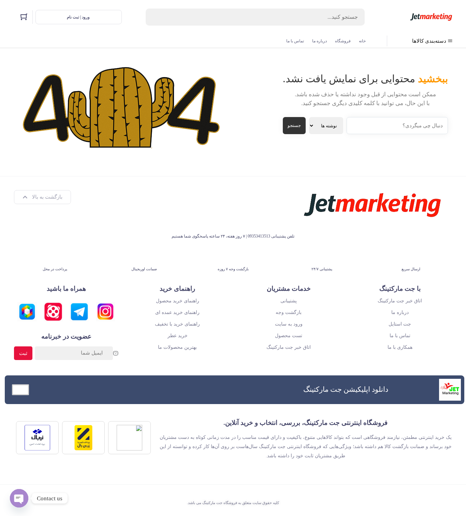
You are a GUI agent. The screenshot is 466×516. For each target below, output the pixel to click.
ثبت (23, 353)
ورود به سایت (289, 324)
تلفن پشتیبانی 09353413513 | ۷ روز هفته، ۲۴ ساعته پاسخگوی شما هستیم (233, 236)
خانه (362, 41)
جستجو (294, 125)
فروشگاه (343, 41)
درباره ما (319, 41)
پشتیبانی (288, 300)
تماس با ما (295, 41)
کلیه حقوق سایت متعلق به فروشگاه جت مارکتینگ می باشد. (233, 503)
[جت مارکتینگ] (431, 17)
